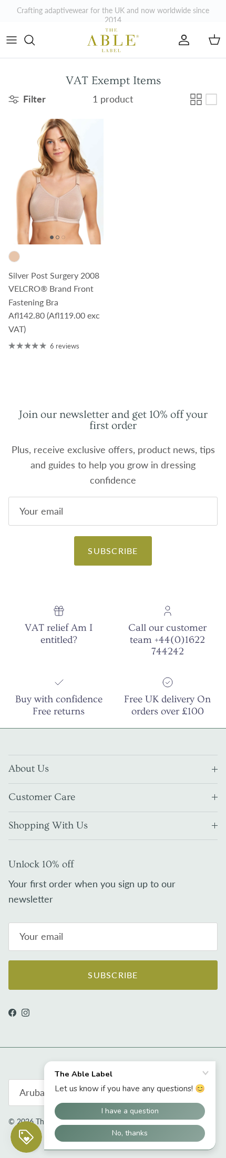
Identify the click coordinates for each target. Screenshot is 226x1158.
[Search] (34, 40)
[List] (211, 99)
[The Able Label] (113, 40)
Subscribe (113, 551)
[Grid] (196, 99)
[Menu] (11, 40)
